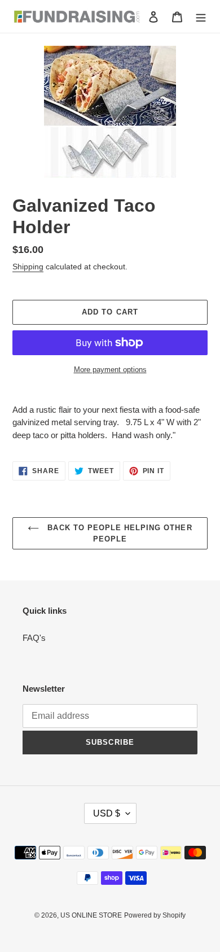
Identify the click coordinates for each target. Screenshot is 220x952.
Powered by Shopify (155, 915)
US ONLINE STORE (91, 915)
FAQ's (34, 638)
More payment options (110, 369)
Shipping (27, 266)
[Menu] (201, 17)
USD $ (106, 813)
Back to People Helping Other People (118, 533)
